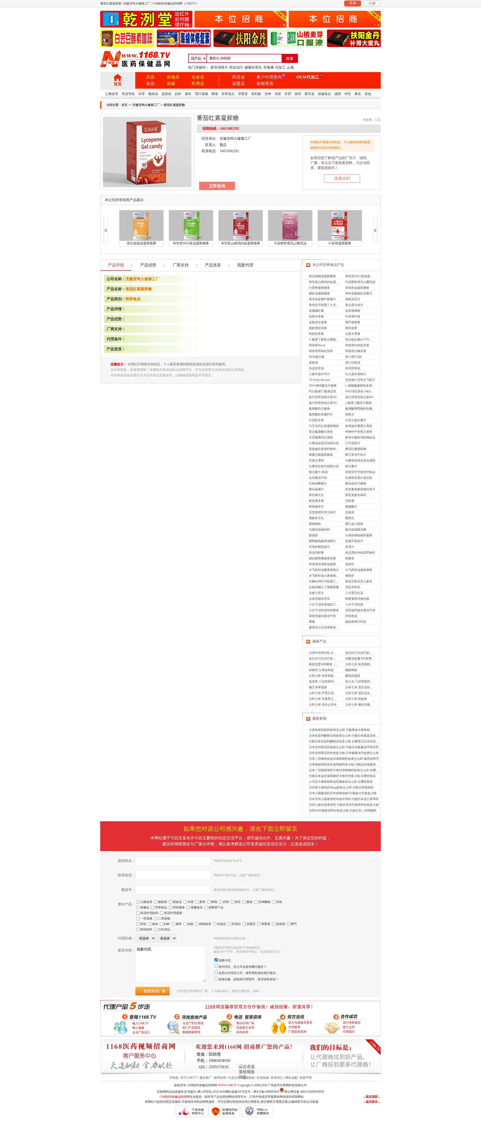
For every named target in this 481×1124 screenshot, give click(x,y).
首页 (118, 84)
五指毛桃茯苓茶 (319, 598)
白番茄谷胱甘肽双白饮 (324, 443)
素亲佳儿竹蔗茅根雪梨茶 (325, 627)
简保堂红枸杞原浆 (357, 345)
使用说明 (220, 1077)
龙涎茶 (349, 512)
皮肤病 (166, 94)
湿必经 (349, 564)
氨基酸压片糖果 (319, 408)
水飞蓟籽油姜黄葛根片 (324, 570)
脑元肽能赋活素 (355, 529)
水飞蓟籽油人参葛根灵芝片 (327, 575)
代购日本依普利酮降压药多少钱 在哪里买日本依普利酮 (345, 741)
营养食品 (227, 94)
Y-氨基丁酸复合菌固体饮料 (327, 339)
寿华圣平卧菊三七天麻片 (325, 305)
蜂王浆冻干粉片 (355, 454)
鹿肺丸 (349, 518)
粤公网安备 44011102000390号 (304, 1091)
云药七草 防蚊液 (356, 699)
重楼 (312, 621)
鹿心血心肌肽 (354, 524)
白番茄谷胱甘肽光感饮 (360, 460)
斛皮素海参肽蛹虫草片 (360, 489)
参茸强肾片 (219, 67)
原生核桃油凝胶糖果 (322, 276)
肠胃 (188, 94)
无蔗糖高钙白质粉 (321, 437)
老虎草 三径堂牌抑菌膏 (324, 681)
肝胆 (288, 94)
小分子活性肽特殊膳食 (324, 610)
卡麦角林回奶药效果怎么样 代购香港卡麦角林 (339, 730)
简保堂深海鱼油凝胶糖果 (325, 564)
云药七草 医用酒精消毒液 (362, 664)
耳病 (279, 902)
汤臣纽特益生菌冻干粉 (360, 610)
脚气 (294, 924)
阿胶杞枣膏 (316, 334)
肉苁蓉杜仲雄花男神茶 (360, 552)
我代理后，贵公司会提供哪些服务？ (242, 967)
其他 (368, 94)
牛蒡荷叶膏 (352, 316)
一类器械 (146, 918)
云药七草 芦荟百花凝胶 (324, 693)
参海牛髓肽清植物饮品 (360, 437)
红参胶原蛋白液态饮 (358, 477)
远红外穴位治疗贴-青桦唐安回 (329, 658)
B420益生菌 (316, 357)
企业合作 (234, 1077)
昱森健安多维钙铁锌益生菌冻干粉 (331, 449)
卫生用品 (164, 929)
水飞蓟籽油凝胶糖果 (358, 570)
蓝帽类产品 (215, 907)
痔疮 (347, 94)
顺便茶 (349, 575)
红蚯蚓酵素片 (318, 483)
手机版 (173, 1077)
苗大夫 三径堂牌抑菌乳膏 (362, 681)
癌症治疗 (236, 67)
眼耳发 (309, 94)
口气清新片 (352, 443)
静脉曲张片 (316, 506)
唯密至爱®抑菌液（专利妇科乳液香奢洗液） (338, 664)
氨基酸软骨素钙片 (321, 414)
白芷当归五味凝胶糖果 (324, 426)
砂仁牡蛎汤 (352, 362)
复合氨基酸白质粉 (321, 431)
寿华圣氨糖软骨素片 (358, 293)
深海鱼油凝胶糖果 (357, 287)
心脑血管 (111, 94)
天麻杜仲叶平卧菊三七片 (325, 581)
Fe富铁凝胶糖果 (319, 287)
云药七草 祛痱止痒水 (323, 704)
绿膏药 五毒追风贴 (321, 670)
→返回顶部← (372, 1096)
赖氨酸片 (351, 506)
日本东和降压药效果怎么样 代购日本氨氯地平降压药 (344, 747)
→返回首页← (372, 1101)
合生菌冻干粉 (318, 477)
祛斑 (278, 94)
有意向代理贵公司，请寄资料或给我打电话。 (248, 973)
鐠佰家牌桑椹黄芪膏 (322, 558)
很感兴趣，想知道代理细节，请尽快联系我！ (248, 979)
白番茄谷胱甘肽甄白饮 (324, 466)
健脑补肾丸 (253, 67)
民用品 (198, 83)
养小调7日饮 (353, 357)
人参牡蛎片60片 (319, 374)
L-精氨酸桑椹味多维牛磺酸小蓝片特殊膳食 (373, 385)
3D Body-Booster (319, 380)
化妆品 (198, 77)
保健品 (173, 77)
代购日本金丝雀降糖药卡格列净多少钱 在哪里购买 (342, 776)
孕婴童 (243, 94)
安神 (268, 94)
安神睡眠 (264, 902)
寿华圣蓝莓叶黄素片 (322, 299)
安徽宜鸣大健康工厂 (146, 105)
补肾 (141, 94)
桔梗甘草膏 (316, 316)
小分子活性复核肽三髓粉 (325, 604)
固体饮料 (146, 929)
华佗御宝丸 (316, 495)
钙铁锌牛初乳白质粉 (358, 431)
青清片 (349, 547)
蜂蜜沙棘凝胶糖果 (321, 454)
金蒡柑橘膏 (352, 310)
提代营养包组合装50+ (323, 403)
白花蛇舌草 (316, 420)
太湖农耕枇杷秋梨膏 (358, 535)
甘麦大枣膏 (352, 334)
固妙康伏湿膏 (318, 328)
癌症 (238, 902)
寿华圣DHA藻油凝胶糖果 (362, 276)
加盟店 (238, 83)
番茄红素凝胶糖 (139, 289)
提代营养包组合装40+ (359, 397)
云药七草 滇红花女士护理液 (363, 693)
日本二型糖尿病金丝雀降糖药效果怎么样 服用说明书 (344, 758)
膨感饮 (313, 535)
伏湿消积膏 (316, 552)
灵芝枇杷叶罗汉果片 (322, 512)
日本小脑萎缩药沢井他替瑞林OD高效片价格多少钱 (343, 793)
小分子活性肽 (354, 604)
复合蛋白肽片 (354, 305)
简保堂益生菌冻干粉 (322, 616)
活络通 (349, 501)
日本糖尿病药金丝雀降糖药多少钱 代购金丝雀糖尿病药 (345, 764)
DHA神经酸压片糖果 (323, 385)
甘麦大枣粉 (316, 460)
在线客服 (263, 1077)
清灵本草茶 (352, 587)
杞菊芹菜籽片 (354, 541)
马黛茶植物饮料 (319, 529)
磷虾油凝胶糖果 (319, 293)
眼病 (250, 902)
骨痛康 (268, 67)
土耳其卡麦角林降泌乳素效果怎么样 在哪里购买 (341, 781)
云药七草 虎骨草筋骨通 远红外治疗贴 (333, 676)
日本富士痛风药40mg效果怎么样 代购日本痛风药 (341, 787)
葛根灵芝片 (352, 299)
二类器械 (164, 918)
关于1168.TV (189, 1077)
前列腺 (256, 94)
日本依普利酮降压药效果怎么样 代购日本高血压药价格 (345, 735)
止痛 (290, 67)
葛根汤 (313, 362)
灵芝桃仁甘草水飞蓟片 (360, 380)
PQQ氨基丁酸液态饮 (322, 391)
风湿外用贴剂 (149, 913)
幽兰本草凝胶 (318, 687)
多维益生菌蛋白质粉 (358, 426)
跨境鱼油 (351, 616)
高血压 (177, 902)
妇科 (178, 94)
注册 (372, 3)
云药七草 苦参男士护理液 (326, 699)
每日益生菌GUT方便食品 (362, 339)
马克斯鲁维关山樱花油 (360, 282)
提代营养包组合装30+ (323, 397)
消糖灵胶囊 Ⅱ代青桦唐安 (361, 658)
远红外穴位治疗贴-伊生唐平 (363, 653)
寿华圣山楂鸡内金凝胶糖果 (327, 282)
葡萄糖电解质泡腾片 (322, 541)
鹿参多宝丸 (316, 518)
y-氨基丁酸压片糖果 (358, 403)
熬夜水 (349, 414)
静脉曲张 (205, 924)
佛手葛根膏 (352, 322)
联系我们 (277, 1077)
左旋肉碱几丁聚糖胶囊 (324, 587)
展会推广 (206, 1077)
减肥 (337, 94)
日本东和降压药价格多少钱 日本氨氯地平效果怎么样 (344, 753)
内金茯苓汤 (316, 368)
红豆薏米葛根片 (355, 374)
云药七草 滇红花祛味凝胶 (362, 687)
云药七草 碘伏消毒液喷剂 (362, 704)
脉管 (298, 94)
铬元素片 (351, 466)
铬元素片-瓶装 (318, 472)
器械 (171, 83)
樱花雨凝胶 (352, 676)
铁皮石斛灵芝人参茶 (358, 581)
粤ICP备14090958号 (266, 1091)
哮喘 (214, 94)
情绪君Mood (317, 345)
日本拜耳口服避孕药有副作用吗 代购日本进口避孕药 (344, 799)
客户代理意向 (269, 77)
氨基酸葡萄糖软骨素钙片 (361, 408)
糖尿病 (153, 94)
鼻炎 (357, 94)
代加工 (280, 67)
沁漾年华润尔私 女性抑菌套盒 (329, 653)
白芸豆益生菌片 (355, 420)
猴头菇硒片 (316, 489)
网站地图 (291, 1077)
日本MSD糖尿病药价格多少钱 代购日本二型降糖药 (343, 810)
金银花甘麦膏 (318, 322)
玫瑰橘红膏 (316, 310)
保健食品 (324, 94)
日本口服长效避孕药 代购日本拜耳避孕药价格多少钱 (344, 805)
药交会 (238, 77)
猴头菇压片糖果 (355, 483)
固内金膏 (351, 328)
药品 (150, 77)
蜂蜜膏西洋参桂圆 (357, 598)
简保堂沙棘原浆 (355, 351)
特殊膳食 (179, 907)
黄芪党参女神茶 (355, 495)
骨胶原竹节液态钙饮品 (360, 472)
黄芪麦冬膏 (316, 501)
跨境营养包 (352, 368)
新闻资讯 (265, 83)
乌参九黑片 (316, 593)
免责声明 (306, 1077)
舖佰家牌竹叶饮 (355, 621)
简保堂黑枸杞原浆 (321, 351)
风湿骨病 (128, 94)
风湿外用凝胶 (173, 913)
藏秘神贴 (351, 670)
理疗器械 (201, 94)
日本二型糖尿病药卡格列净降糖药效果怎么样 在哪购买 (345, 770)
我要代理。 (225, 960)
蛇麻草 (349, 558)
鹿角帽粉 (315, 524)
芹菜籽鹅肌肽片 (319, 547)
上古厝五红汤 (354, 593)
